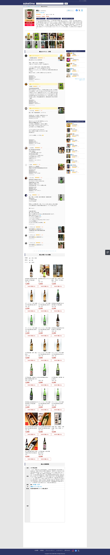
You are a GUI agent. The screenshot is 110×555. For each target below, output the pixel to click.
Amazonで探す (29, 20)
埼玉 (37, 12)
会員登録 (84, 0)
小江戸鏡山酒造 (41, 12)
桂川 (73, 154)
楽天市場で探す (29, 22)
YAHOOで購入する (31, 286)
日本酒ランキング (41, 18)
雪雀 (73, 144)
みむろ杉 (73, 128)
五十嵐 (73, 63)
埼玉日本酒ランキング (67, 18)
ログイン (80, 0)
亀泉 (73, 123)
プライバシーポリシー (50, 550)
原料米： (26, 260)
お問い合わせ (67, 550)
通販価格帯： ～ (42, 16)
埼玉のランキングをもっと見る (80, 78)
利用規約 (42, 550)
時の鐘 (34, 484)
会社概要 (36, 550)
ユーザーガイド (59, 550)
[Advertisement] (35, 534)
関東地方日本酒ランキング (53, 18)
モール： (26, 262)
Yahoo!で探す (29, 25)
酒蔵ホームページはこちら (36, 486)
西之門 (73, 170)
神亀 (73, 68)
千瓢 (73, 149)
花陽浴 (73, 53)
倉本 (73, 159)
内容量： (26, 257)
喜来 (73, 139)
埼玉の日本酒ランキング (75, 51)
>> (55, 251)
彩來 (73, 58)
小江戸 (38, 484)
